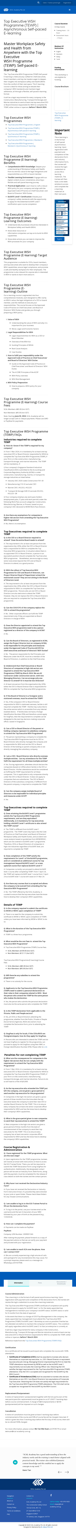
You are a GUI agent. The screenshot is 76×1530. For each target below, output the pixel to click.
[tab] (18, 1283)
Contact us (10, 1504)
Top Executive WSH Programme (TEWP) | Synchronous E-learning (24, 135)
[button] (70, 10)
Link (45, 1047)
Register (59, 239)
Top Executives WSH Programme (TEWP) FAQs (43, 1340)
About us (10, 1501)
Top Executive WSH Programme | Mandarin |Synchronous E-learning (21, 144)
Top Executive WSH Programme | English (24, 125)
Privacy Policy (11, 1507)
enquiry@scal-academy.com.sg (57, 1505)
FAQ (8, 1514)
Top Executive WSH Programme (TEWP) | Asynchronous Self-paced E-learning (24, 129)
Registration (67, 3)
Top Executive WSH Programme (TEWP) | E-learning (61, 116)
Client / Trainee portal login (51, 3)
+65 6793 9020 (65, 1501)
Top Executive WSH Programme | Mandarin (25, 140)
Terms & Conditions (13, 1511)
